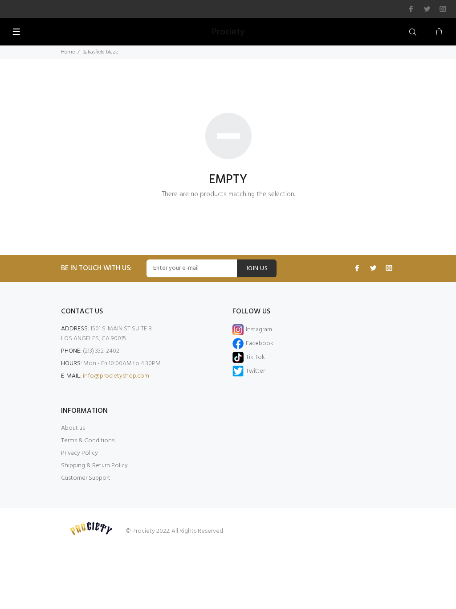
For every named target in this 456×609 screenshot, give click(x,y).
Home (68, 52)
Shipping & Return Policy (94, 466)
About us (73, 428)
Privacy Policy (79, 453)
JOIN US (257, 268)
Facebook (259, 343)
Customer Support (85, 478)
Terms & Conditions (87, 441)
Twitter (255, 371)
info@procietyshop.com (116, 376)
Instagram (259, 330)
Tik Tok (255, 357)
